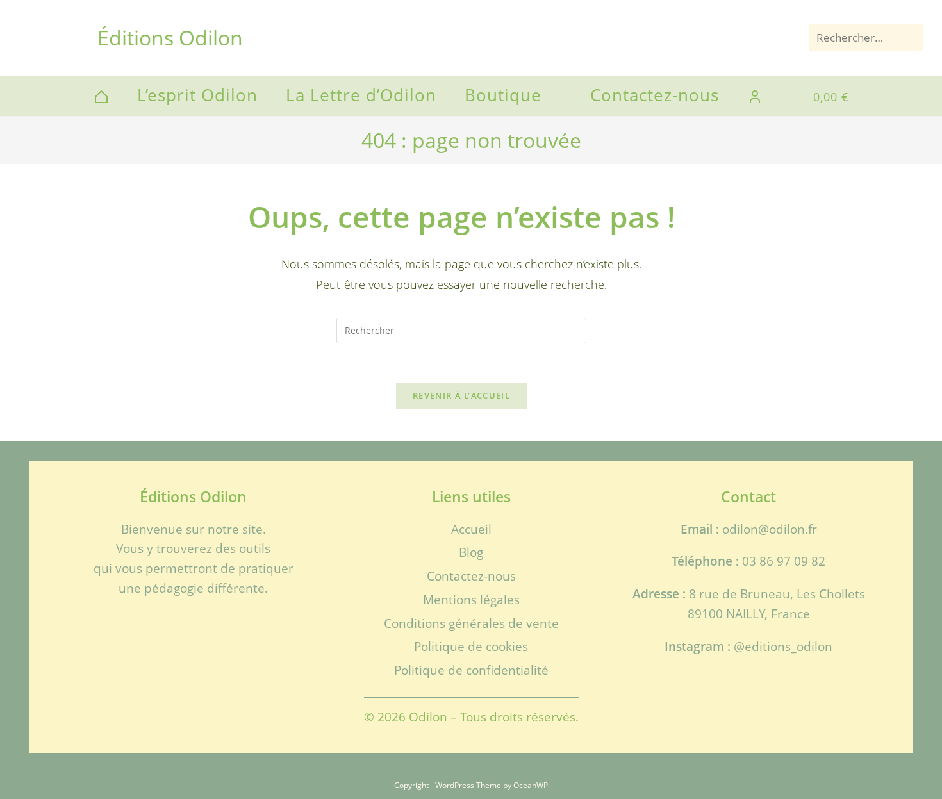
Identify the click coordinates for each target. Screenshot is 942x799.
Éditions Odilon (170, 37)
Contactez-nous (471, 575)
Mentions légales (471, 599)
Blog (471, 552)
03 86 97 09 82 (783, 561)
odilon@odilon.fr (769, 529)
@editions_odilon (783, 646)
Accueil (471, 529)
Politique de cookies (471, 646)
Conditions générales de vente (471, 623)
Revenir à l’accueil (461, 395)
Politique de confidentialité (471, 670)
